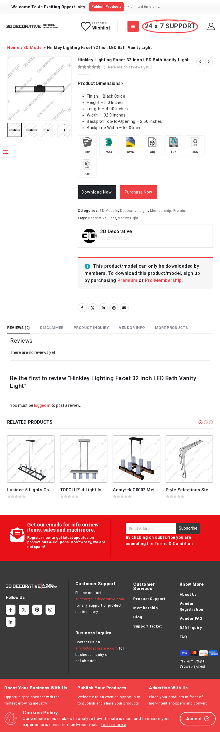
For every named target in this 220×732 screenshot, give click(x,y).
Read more (45, 445)
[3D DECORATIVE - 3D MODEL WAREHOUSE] (32, 26)
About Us (188, 594)
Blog (137, 617)
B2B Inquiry (191, 628)
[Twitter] (24, 609)
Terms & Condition (173, 543)
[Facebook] (10, 609)
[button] (200, 422)
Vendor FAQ (191, 618)
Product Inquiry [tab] (91, 327)
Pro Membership (163, 280)
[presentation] (14, 88)
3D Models (109, 211)
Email (124, 307)
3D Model (33, 47)
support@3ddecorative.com (99, 599)
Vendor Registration (191, 606)
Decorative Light (134, 211)
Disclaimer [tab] (52, 327)
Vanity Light (128, 218)
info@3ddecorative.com (96, 648)
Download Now (97, 192)
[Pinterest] (37, 609)
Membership (160, 211)
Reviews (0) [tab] (18, 327)
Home (13, 47)
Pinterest (113, 307)
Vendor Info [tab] (132, 327)
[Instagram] (50, 609)
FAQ (183, 637)
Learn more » (113, 724)
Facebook (82, 307)
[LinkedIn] (10, 622)
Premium (181, 211)
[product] (30, 459)
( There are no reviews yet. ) (128, 67)
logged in (42, 405)
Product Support (149, 599)
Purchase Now (138, 192)
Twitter (92, 307)
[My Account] (211, 26)
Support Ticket (147, 626)
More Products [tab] (171, 327)
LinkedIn (103, 307)
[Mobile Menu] (133, 26)
